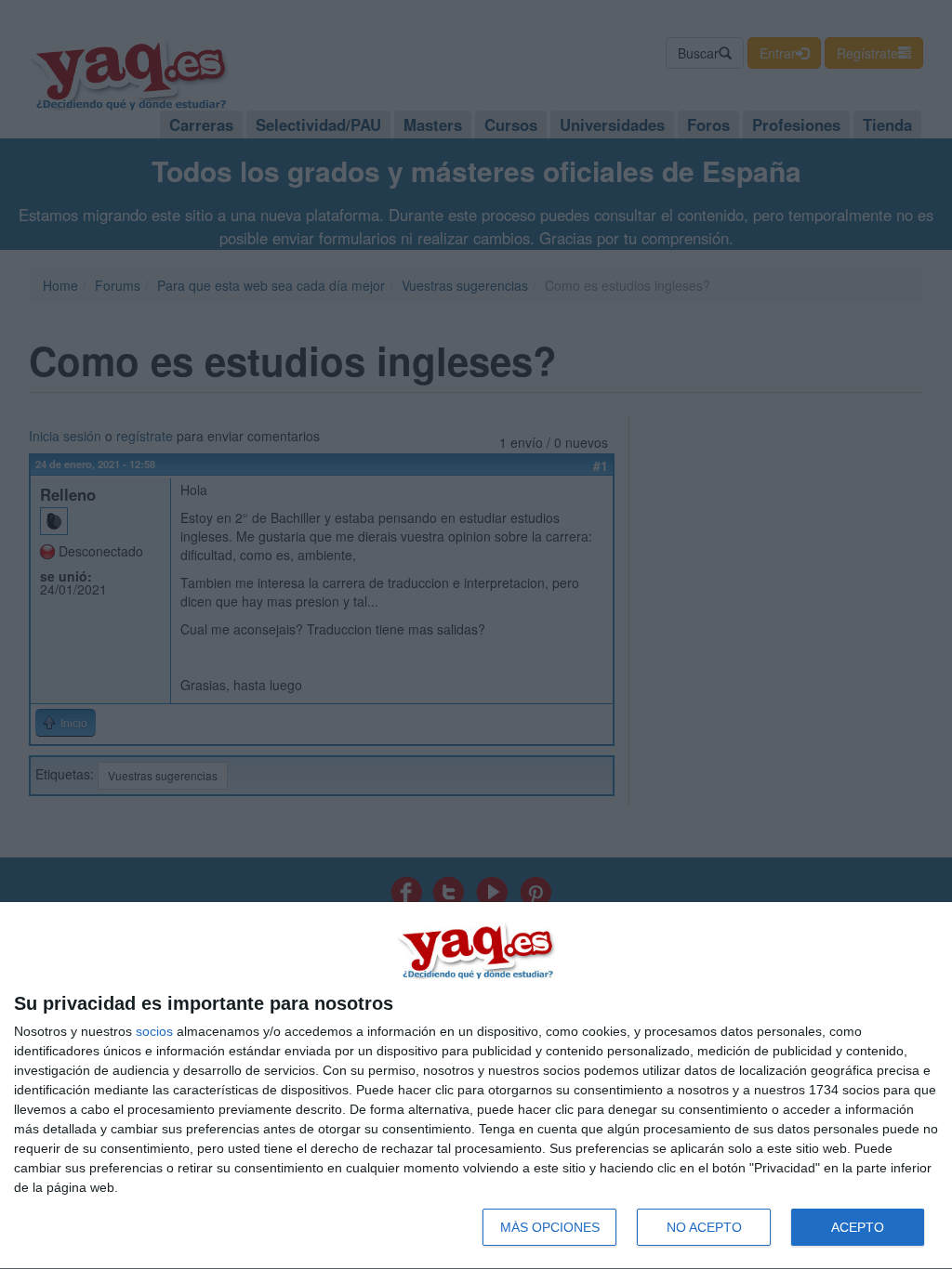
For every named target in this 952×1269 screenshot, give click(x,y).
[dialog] (476, 1086)
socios (154, 1031)
